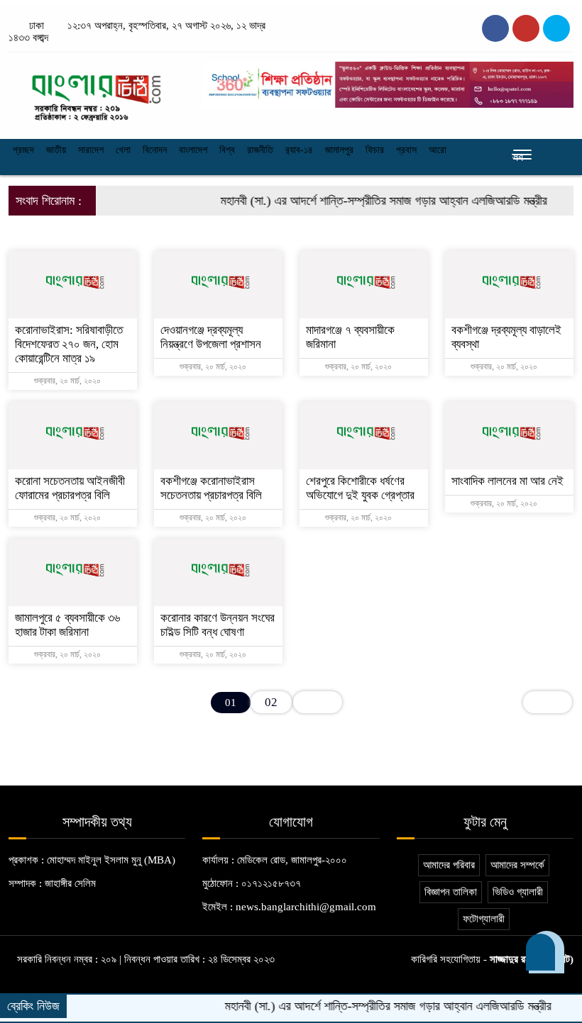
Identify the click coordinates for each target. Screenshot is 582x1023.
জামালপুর (339, 150)
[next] (317, 702)
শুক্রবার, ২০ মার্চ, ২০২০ (66, 381)
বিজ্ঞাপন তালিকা (450, 892)
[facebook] (495, 28)
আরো (437, 150)
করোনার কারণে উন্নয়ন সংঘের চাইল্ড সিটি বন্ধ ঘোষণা (217, 625)
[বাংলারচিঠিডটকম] (97, 92)
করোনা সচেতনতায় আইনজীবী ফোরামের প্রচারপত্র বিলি (70, 488)
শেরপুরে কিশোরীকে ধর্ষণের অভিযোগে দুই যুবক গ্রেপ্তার (360, 488)
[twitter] (525, 28)
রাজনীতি (260, 150)
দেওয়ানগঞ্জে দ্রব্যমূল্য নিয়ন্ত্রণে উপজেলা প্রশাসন (210, 337)
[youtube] (556, 28)
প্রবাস (406, 150)
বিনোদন (155, 150)
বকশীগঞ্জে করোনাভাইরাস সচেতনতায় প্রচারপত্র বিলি (211, 488)
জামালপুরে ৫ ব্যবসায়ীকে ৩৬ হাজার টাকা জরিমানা (67, 625)
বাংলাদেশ (193, 150)
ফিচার (375, 150)
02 (271, 702)
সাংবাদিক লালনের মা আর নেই (507, 481)
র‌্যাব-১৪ (299, 150)
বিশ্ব (227, 150)
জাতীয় (56, 150)
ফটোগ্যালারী (484, 918)
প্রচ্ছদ (23, 150)
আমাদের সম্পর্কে (517, 865)
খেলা (123, 150)
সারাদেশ (91, 150)
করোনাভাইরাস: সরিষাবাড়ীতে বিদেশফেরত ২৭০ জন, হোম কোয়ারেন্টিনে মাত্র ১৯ (69, 344)
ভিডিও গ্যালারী (518, 892)
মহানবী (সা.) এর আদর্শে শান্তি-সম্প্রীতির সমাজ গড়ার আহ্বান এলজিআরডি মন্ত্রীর (371, 201)
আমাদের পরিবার (449, 865)
